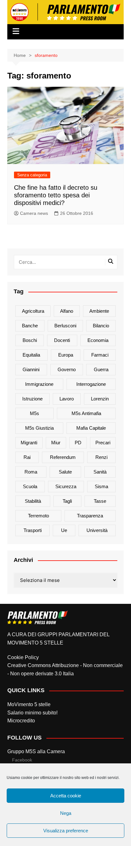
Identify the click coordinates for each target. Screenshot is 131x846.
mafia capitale (91, 428)
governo (67, 369)
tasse (100, 501)
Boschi (30, 340)
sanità (100, 471)
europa (65, 355)
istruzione (32, 398)
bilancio (101, 325)
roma (30, 471)
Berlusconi (65, 325)
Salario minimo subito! (32, 712)
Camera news (34, 213)
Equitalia (31, 355)
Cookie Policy (23, 657)
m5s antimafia (86, 413)
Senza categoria (32, 175)
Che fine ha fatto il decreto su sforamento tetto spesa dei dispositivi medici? (55, 195)
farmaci (99, 355)
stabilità (33, 501)
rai (27, 457)
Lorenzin (100, 398)
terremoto (38, 515)
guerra (101, 369)
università (96, 530)
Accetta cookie (65, 795)
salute (65, 471)
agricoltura (33, 311)
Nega (65, 813)
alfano (66, 311)
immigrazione (39, 384)
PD (78, 442)
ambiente (99, 311)
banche (30, 325)
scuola (30, 486)
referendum (63, 457)
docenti (62, 340)
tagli (67, 501)
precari (102, 442)
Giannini (31, 369)
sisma (101, 486)
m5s (34, 413)
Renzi (101, 457)
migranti (29, 442)
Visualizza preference (65, 830)
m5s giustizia (39, 428)
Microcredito (21, 720)
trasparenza (90, 515)
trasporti (33, 530)
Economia (97, 340)
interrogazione (91, 384)
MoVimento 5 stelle (29, 704)
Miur (55, 442)
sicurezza (65, 486)
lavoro (66, 398)
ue (64, 530)
